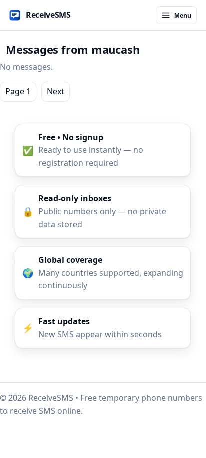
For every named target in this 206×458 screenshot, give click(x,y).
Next (55, 91)
